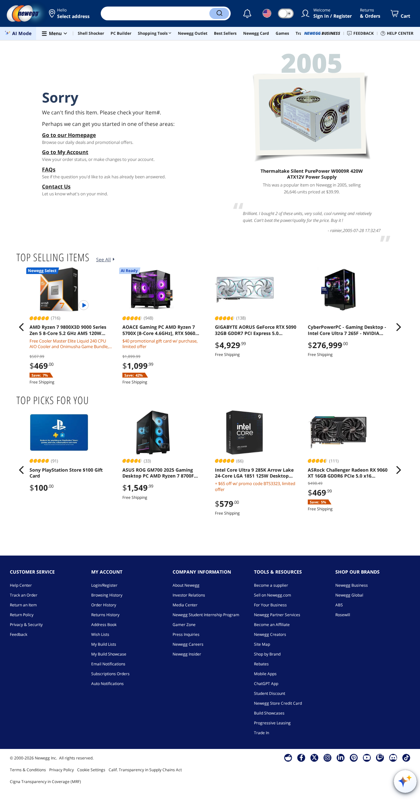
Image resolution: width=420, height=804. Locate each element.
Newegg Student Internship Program (206, 615)
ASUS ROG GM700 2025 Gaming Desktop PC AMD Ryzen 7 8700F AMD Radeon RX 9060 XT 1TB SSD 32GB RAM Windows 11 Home (159, 473)
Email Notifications (108, 664)
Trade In (261, 732)
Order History (103, 605)
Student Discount (269, 693)
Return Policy (21, 615)
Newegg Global (349, 595)
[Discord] (393, 757)
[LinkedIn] (340, 757)
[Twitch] (380, 757)
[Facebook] (301, 757)
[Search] (219, 13)
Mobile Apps (265, 674)
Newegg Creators (270, 634)
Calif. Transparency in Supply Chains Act (145, 770)
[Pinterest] (354, 757)
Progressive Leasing (272, 723)
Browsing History (106, 595)
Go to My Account (65, 152)
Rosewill (342, 615)
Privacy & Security (26, 624)
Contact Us (56, 186)
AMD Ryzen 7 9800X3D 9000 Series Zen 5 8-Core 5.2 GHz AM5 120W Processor (68, 330)
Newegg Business (351, 585)
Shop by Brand (267, 654)
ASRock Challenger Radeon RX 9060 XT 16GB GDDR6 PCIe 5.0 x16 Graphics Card (348, 473)
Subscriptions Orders (110, 674)
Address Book (103, 624)
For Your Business (270, 605)
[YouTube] (367, 757)
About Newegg (186, 585)
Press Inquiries (186, 634)
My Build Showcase (108, 654)
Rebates (261, 664)
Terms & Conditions (28, 770)
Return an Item (23, 605)
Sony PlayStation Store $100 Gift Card (66, 473)
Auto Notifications (107, 683)
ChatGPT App (266, 683)
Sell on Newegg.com (272, 595)
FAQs (48, 169)
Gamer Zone (184, 624)
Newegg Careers (188, 644)
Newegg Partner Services (277, 615)
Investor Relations (189, 595)
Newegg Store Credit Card (278, 703)
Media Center (185, 605)
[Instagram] (327, 757)
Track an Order (23, 595)
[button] (69, 13)
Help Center (21, 585)
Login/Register (104, 585)
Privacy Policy (61, 770)
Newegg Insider (187, 654)
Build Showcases (269, 713)
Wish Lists (100, 634)
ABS (339, 605)
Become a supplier (271, 585)
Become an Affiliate (272, 624)
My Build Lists (103, 644)
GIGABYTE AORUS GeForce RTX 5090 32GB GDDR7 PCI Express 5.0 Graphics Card (255, 330)
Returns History (105, 615)
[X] (314, 757)
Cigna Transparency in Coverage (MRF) (45, 781)
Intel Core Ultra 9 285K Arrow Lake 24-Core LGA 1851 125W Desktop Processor (254, 473)
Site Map (262, 644)
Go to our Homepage (69, 135)
